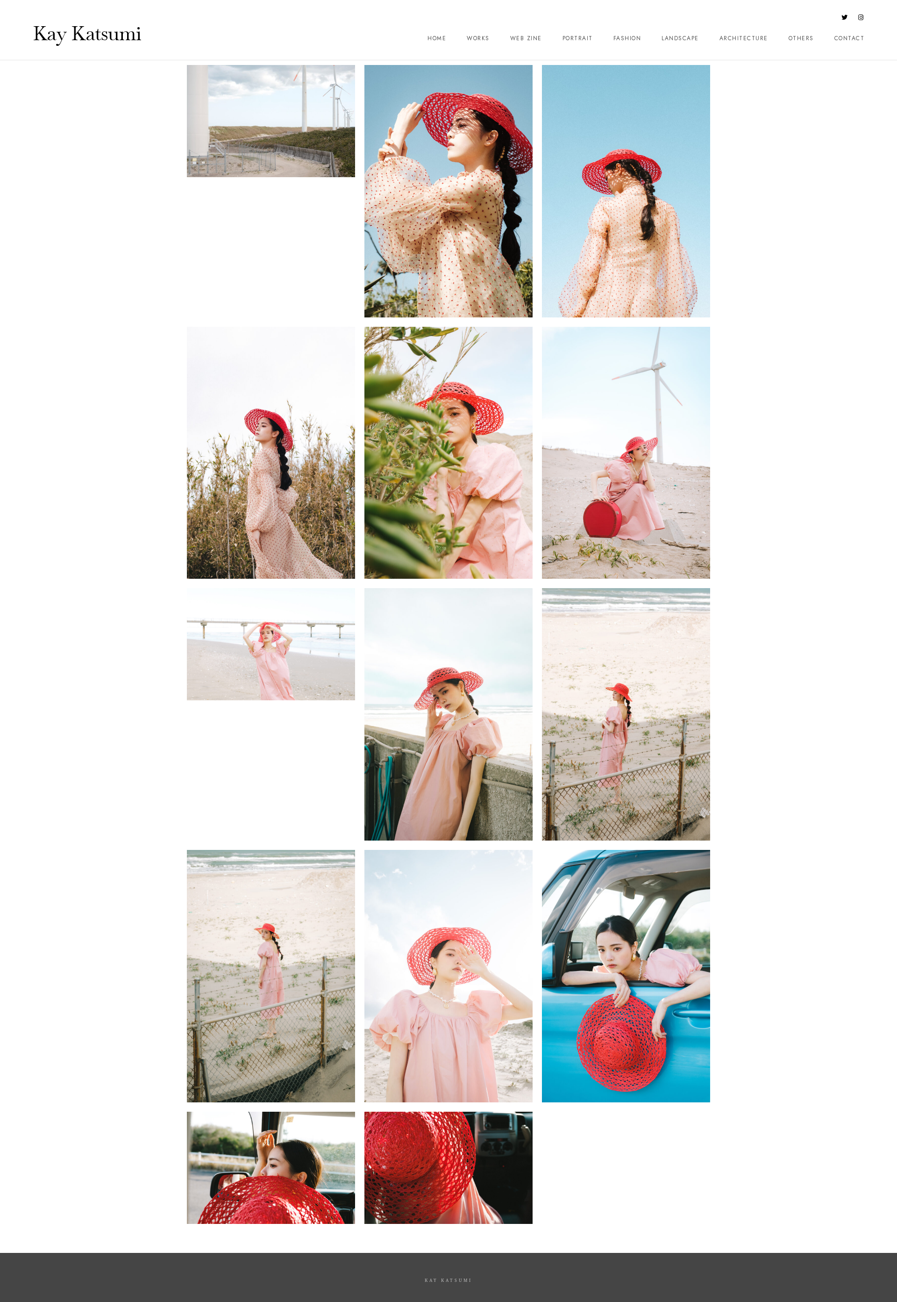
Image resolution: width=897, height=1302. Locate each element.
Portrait (577, 38)
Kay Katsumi (87, 33)
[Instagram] (861, 19)
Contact (849, 38)
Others (801, 38)
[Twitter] (844, 19)
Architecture (743, 38)
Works (478, 38)
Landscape (680, 38)
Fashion (627, 38)
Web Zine (526, 38)
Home (436, 38)
